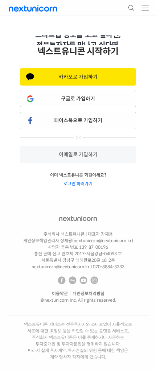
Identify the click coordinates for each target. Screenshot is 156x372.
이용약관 (60, 293)
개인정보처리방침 (88, 293)
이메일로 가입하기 (78, 154)
